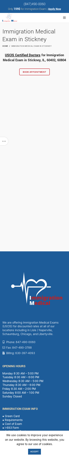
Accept (34, 451)
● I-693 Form (10, 427)
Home (5, 46)
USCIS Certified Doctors (22, 55)
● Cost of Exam (12, 423)
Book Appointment (34, 72)
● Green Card (11, 416)
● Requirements (12, 420)
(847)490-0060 (34, 4)
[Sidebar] (4, 141)
